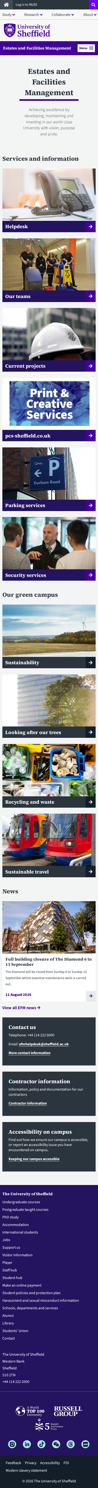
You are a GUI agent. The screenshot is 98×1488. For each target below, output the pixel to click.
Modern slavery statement (26, 1470)
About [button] (88, 14)
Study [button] (6, 14)
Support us (11, 1247)
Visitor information (17, 1255)
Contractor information (28, 1103)
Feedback (13, 1463)
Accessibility (50, 1463)
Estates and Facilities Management (37, 48)
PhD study (10, 1217)
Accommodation (15, 1224)
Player (7, 1262)
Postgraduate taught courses (25, 1209)
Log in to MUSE (27, 4)
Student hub (12, 1277)
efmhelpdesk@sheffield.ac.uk (44, 1044)
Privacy (30, 1463)
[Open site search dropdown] (93, 4)
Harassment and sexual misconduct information (40, 1300)
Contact (8, 1338)
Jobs (6, 1240)
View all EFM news (19, 1008)
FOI (66, 1463)
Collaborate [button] (61, 14)
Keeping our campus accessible (34, 1159)
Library (8, 1323)
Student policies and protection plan (31, 1293)
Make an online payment (21, 1285)
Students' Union (15, 1330)
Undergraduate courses (21, 1202)
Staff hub (9, 1270)
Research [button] (31, 14)
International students (20, 1232)
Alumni (8, 1315)
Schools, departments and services (30, 1308)
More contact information (29, 1053)
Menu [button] (83, 48)
